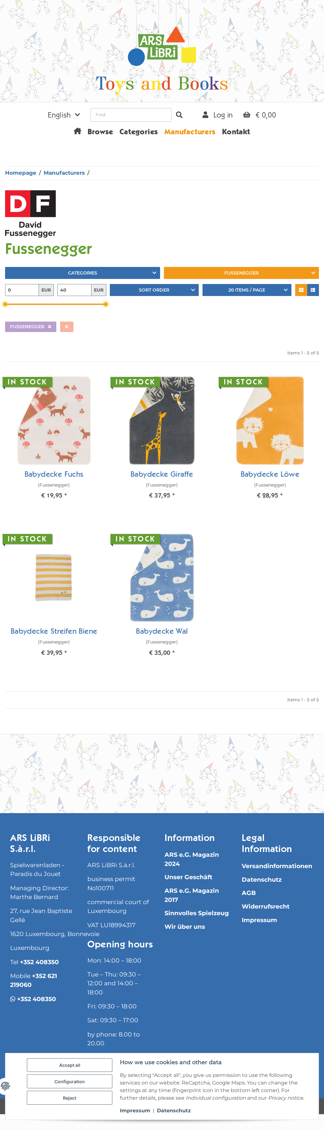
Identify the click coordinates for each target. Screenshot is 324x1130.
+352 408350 (39, 962)
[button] (64, 115)
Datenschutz (262, 879)
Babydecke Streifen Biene (54, 632)
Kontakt (236, 132)
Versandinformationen (277, 866)
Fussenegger (241, 273)
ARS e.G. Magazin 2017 (192, 895)
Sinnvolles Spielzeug (197, 913)
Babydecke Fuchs (54, 475)
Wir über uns (185, 926)
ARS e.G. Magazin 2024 (192, 859)
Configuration (69, 1081)
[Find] (179, 115)
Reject (69, 1098)
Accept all (69, 1065)
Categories (82, 273)
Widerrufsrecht (266, 906)
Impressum (259, 920)
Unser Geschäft (188, 877)
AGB (249, 893)
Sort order (154, 290)
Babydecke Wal (162, 632)
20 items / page (246, 290)
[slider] (5, 304)
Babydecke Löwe (270, 475)
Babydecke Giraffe (162, 475)
